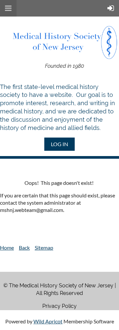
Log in (59, 144)
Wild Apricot (47, 321)
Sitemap (44, 247)
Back (24, 247)
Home (7, 247)
